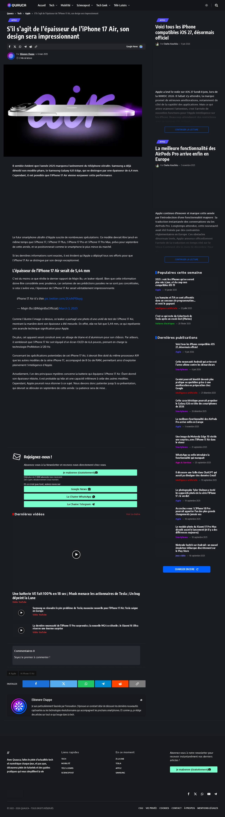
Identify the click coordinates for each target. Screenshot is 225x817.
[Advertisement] (76, 206)
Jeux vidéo (181, 555)
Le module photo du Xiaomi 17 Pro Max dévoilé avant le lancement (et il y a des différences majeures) (196, 529)
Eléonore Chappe (27, 54)
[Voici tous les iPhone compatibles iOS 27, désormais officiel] (187, 68)
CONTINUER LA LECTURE (186, 129)
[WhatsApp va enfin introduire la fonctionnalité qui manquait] (164, 459)
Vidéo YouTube (19, 602)
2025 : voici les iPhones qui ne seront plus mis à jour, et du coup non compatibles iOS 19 (174, 282)
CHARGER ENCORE (185, 569)
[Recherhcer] (214, 5)
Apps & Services (183, 462)
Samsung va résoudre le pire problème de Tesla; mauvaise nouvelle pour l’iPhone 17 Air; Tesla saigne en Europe (85, 609)
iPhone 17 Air (28, 673)
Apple (27, 13)
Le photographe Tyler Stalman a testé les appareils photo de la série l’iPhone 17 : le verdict (196, 493)
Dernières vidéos (29, 514)
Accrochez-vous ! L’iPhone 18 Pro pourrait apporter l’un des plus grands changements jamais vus (195, 511)
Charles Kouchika (171, 44)
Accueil (42, 5)
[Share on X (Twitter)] (15, 46)
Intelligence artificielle (166, 308)
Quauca (10, 13)
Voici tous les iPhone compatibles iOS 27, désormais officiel (184, 32)
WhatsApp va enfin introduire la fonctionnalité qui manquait (193, 456)
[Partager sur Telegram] (25, 46)
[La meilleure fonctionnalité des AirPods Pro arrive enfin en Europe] (187, 189)
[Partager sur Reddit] (30, 46)
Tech (51, 5)
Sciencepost (83, 5)
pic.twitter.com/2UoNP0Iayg (63, 298)
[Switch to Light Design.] (206, 5)
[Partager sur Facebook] (9, 46)
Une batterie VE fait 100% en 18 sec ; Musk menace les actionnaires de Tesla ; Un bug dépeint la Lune (76, 595)
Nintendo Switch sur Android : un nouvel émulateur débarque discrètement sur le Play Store (197, 548)
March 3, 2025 (68, 308)
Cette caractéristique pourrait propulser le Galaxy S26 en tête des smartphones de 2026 (197, 403)
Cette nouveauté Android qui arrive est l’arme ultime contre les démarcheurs (196, 363)
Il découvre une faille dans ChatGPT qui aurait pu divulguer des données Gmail (196, 474)
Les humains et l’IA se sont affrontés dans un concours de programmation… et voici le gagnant (175, 300)
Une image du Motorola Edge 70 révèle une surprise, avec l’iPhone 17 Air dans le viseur (196, 439)
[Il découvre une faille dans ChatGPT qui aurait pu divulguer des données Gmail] (164, 477)
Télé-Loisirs (120, 5)
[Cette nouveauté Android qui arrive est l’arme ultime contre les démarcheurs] (164, 366)
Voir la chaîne (133, 514)
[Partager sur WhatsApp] (20, 46)
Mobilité (65, 5)
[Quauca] (18, 5)
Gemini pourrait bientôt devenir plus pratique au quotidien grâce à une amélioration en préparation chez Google (195, 384)
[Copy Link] (36, 46)
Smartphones (182, 369)
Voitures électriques (165, 323)
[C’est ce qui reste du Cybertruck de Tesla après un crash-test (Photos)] (209, 321)
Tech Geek (101, 5)
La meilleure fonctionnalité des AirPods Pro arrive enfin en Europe (185, 153)
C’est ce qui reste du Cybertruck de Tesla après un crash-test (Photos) (173, 317)
